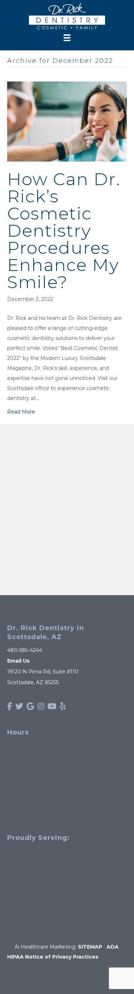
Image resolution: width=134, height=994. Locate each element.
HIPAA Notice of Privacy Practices (52, 957)
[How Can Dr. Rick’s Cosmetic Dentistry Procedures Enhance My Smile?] (67, 121)
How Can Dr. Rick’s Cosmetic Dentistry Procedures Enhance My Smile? (63, 230)
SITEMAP (90, 947)
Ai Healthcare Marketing (45, 947)
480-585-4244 (24, 650)
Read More (21, 412)
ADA (112, 947)
